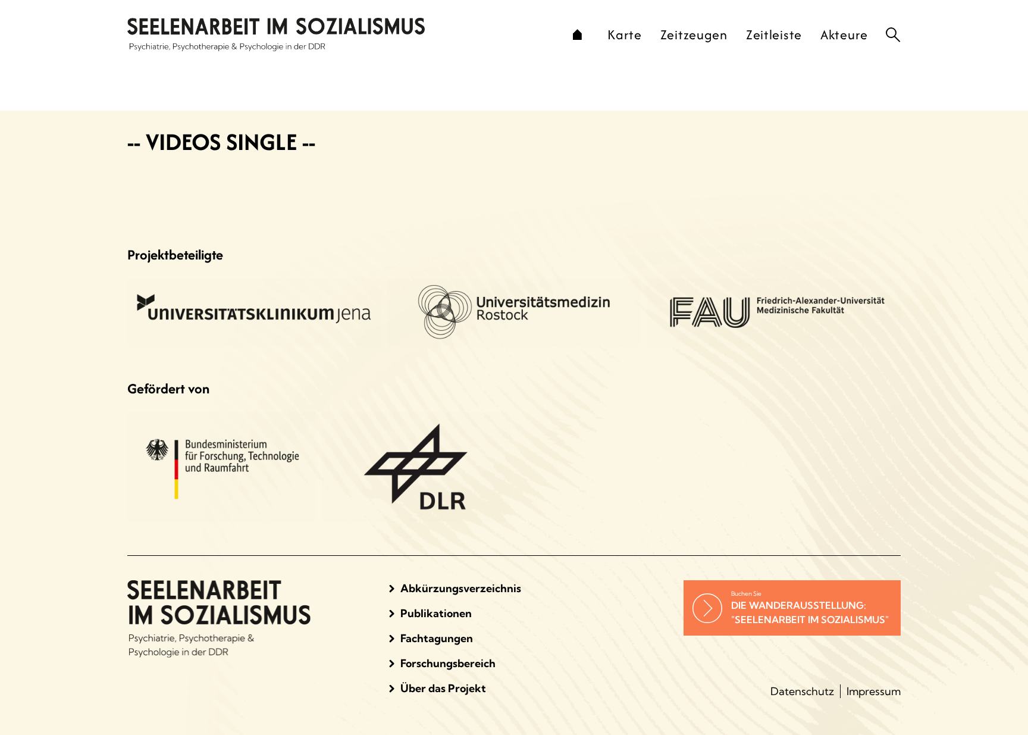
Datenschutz (802, 691)
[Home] (577, 34)
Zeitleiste (774, 34)
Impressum (874, 691)
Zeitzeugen (694, 34)
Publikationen (436, 613)
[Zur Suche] (893, 34)
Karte (624, 34)
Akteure (844, 34)
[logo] (334, 34)
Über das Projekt (443, 688)
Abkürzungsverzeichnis (460, 588)
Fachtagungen (436, 638)
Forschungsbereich (448, 663)
